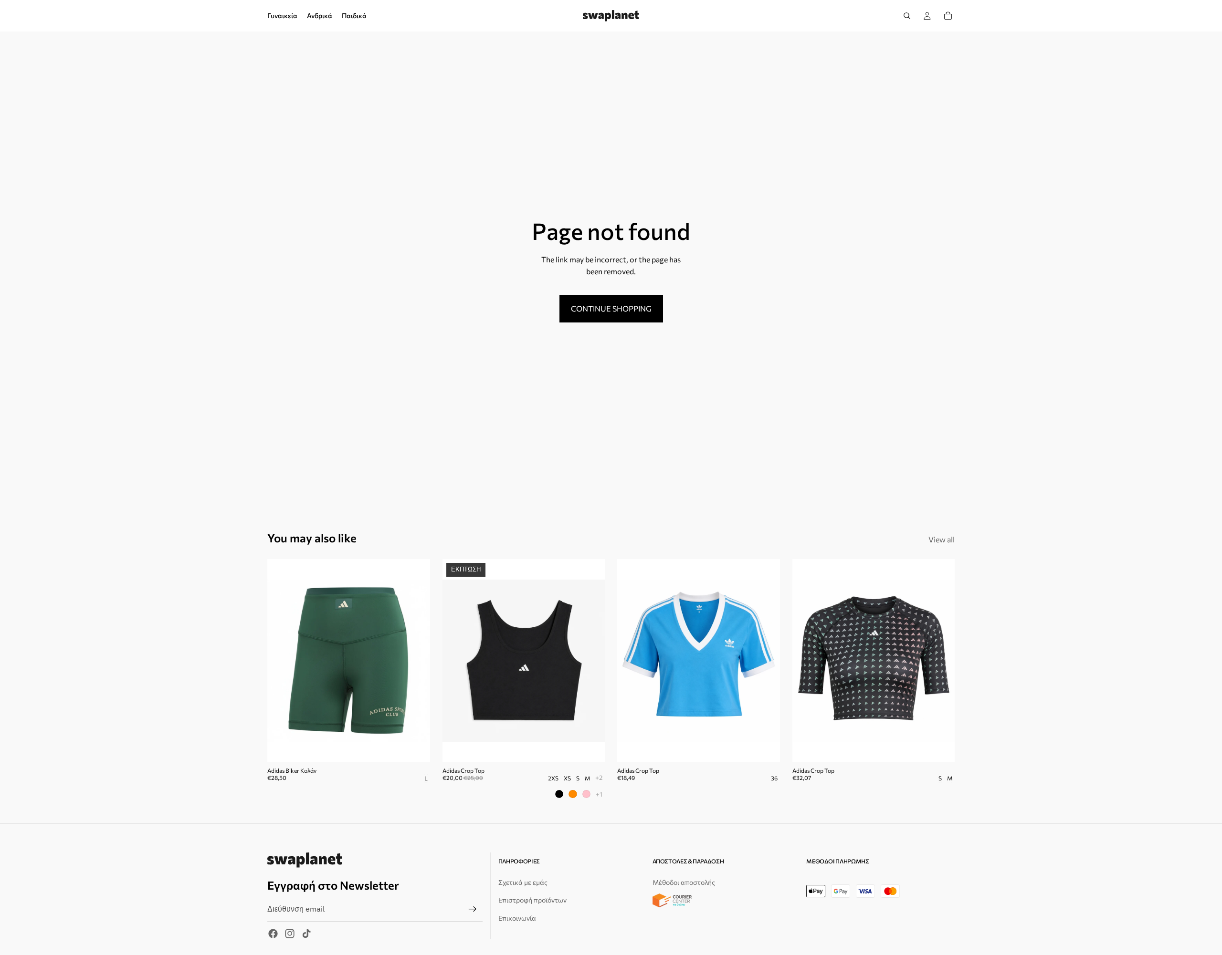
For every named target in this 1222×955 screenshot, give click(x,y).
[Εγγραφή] (473, 909)
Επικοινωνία (517, 918)
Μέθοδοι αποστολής (684, 882)
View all (941, 539)
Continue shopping (611, 308)
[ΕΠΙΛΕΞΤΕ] (590, 747)
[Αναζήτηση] (906, 15)
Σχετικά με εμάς (523, 882)
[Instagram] (289, 933)
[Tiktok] (306, 933)
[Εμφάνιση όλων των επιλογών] (598, 777)
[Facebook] (273, 933)
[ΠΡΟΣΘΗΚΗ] (415, 747)
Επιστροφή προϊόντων (532, 900)
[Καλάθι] (948, 15)
